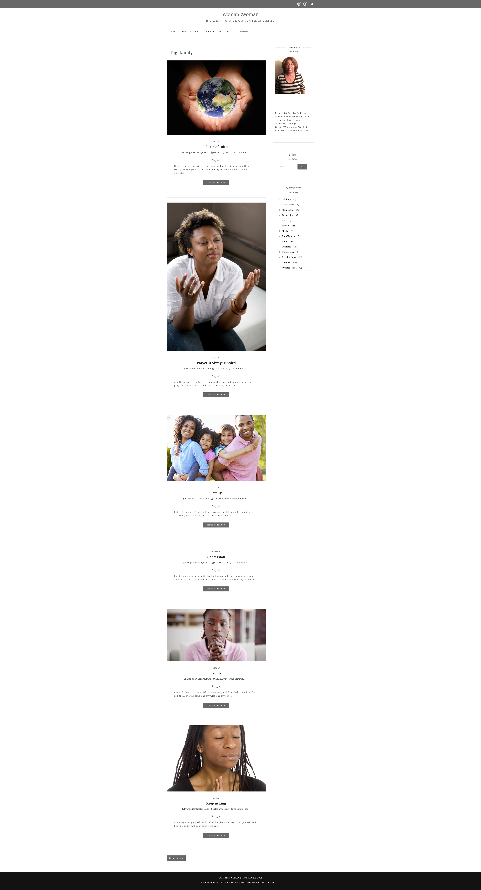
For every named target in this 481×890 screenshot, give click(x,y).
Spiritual (216, 551)
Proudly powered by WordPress (218, 883)
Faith (216, 141)
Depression (287, 215)
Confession (216, 557)
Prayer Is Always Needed (216, 363)
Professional (288, 252)
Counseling (288, 210)
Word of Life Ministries (218, 32)
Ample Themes (272, 883)
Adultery (286, 199)
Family (216, 493)
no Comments (240, 152)
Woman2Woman (240, 14)
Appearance (288, 204)
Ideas (284, 241)
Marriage (286, 246)
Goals (285, 231)
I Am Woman (288, 236)
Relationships (289, 257)
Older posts (176, 858)
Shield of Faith (216, 147)
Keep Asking (216, 803)
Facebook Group (190, 32)
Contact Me (243, 32)
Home (172, 32)
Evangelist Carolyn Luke (196, 152)
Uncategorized (289, 267)
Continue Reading (216, 182)
